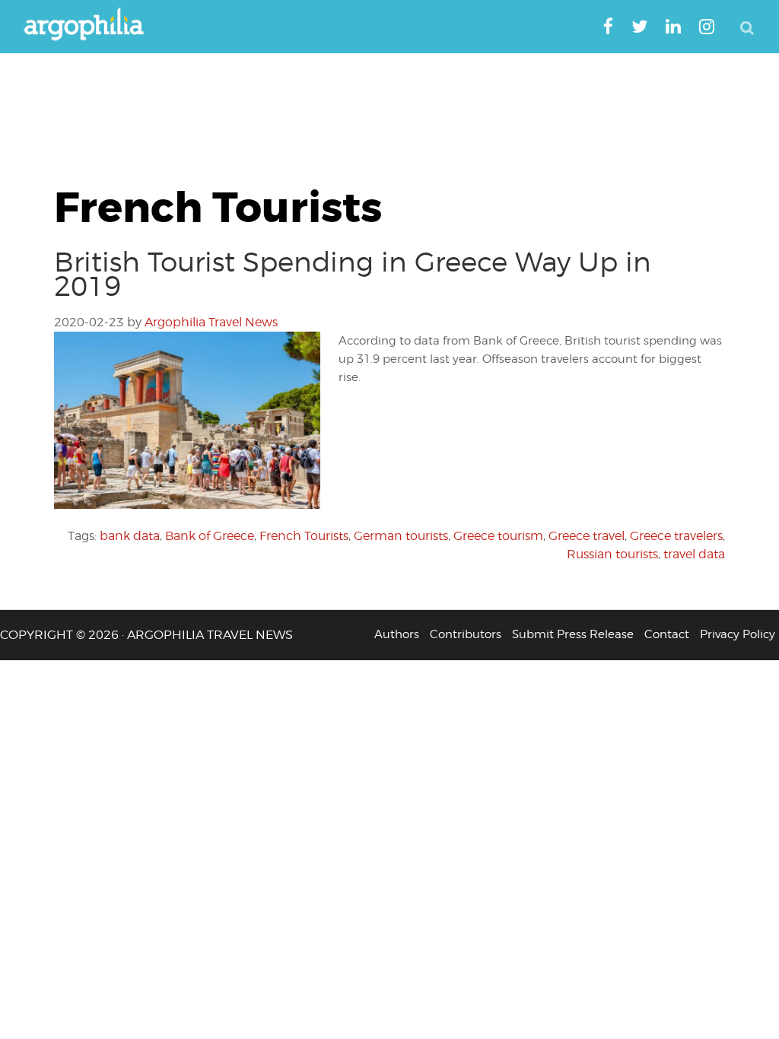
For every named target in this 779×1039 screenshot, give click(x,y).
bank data (130, 536)
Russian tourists (612, 554)
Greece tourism (498, 536)
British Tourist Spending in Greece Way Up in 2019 (352, 274)
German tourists (401, 536)
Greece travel (586, 536)
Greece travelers (676, 536)
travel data (694, 554)
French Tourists (303, 536)
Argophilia (91, 25)
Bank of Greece (209, 536)
